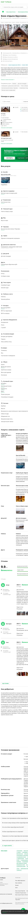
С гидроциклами (20, 858)
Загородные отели (21, 864)
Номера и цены (8, 22)
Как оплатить (18, 883)
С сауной (19, 852)
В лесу (18, 860)
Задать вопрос (8, 845)
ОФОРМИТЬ (9, 158)
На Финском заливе (21, 866)
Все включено (20, 853)
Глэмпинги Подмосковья (20, 892)
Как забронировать (20, 880)
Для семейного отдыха (22, 863)
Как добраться (23, 22)
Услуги (13, 22)
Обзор (2, 22)
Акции (16, 885)
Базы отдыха (4, 850)
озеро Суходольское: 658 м (14, 64)
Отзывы (17, 22)
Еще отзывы (5, 683)
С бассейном (19, 850)
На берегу (19, 861)
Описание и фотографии (6, 127)
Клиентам (17, 877)
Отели (18, 868)
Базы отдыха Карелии (20, 890)
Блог (16, 887)
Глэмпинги (19, 870)
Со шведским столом (21, 856)
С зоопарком (25, 852)
